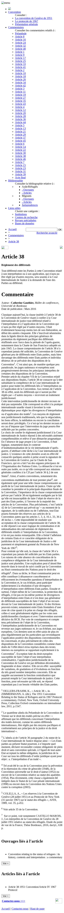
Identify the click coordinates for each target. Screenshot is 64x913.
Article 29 (20, 134)
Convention (14, 12)
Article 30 (20, 153)
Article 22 (20, 149)
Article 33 (20, 64)
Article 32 (20, 45)
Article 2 (19, 70)
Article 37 (20, 137)
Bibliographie (15, 180)
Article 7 (19, 162)
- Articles (27, 192)
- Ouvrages (28, 189)
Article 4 (19, 107)
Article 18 (20, 76)
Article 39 (20, 174)
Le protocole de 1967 (26, 21)
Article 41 (20, 67)
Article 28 (20, 116)
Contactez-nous (20, 908)
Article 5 (19, 125)
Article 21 (20, 131)
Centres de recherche (26, 217)
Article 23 (20, 168)
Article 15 (20, 165)
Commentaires (16, 27)
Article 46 (20, 159)
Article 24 (20, 42)
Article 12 (20, 110)
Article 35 (20, 100)
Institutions (21, 214)
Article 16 (20, 39)
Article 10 (20, 73)
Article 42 (20, 85)
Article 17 (20, 58)
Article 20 (20, 113)
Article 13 (20, 128)
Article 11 (20, 91)
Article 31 (20, 171)
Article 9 (19, 54)
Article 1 (19, 51)
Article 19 (20, 94)
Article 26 (20, 79)
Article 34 (20, 82)
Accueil (12, 229)
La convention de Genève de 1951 (33, 18)
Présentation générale (26, 24)
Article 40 (20, 48)
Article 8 (19, 36)
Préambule (20, 33)
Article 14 (20, 146)
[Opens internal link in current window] (58, 902)
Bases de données (24, 223)
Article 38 (20, 156)
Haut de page (37, 908)
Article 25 (20, 61)
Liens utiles (14, 208)
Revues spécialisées (25, 220)
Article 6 (19, 143)
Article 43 (20, 103)
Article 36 (20, 119)
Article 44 (20, 122)
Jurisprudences (30, 205)
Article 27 (20, 97)
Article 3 (19, 88)
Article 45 (20, 140)
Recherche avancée (47, 232)
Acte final (20, 177)
